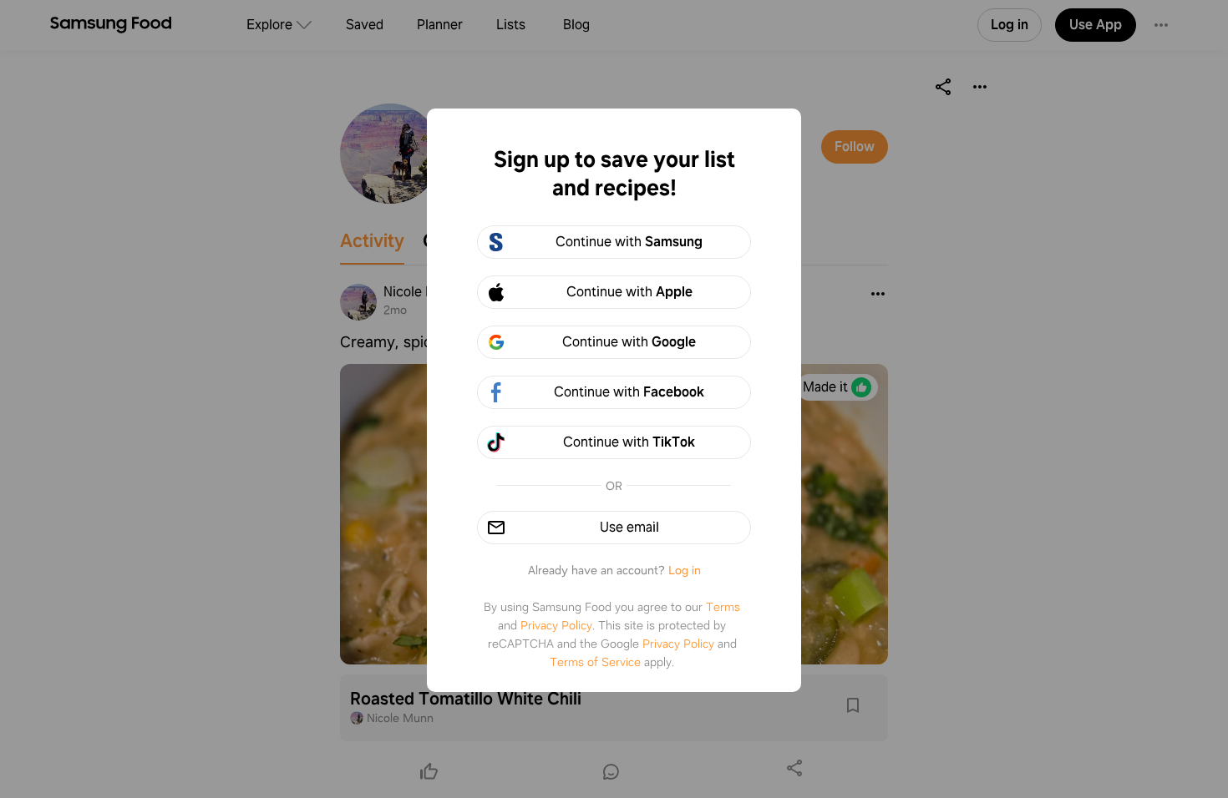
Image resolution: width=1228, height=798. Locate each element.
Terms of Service (595, 661)
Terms (723, 606)
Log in (684, 570)
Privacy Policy (556, 625)
